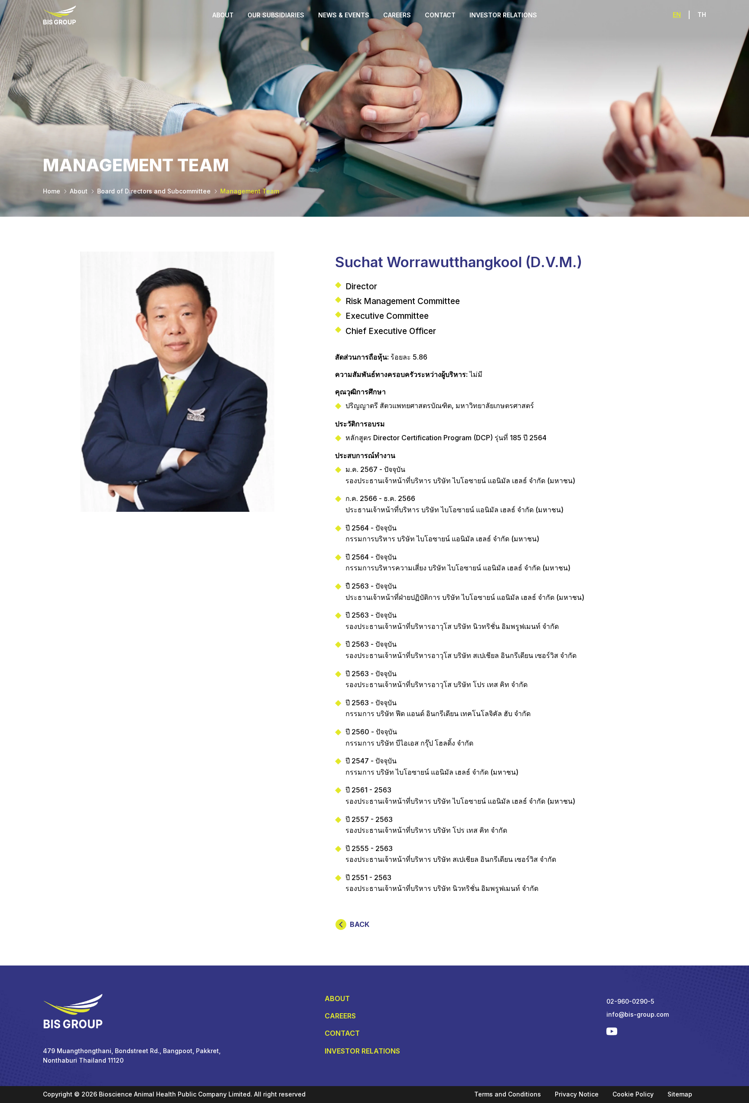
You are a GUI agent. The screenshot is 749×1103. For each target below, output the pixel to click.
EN (677, 14)
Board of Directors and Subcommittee (154, 191)
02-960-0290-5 (630, 1001)
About (79, 191)
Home (51, 191)
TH (701, 14)
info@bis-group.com (637, 1014)
